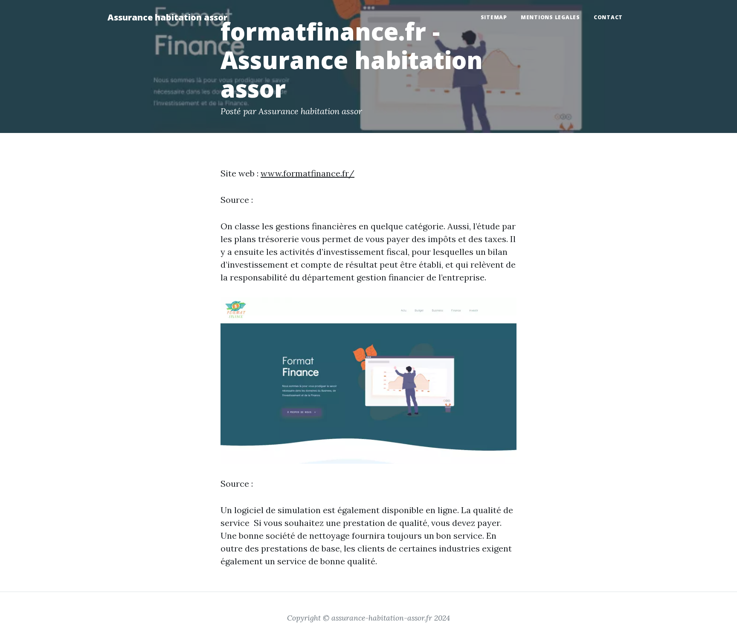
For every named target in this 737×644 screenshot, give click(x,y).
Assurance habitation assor (167, 17)
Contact (608, 17)
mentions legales (550, 17)
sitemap (494, 17)
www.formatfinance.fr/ (307, 173)
